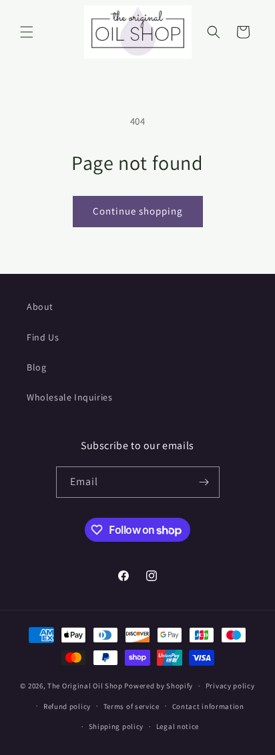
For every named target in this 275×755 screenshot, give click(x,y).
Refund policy (67, 706)
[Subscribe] (204, 482)
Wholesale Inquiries (69, 397)
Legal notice (177, 726)
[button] (26, 32)
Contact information (208, 706)
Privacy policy (230, 685)
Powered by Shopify (158, 685)
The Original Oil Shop (85, 685)
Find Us (43, 337)
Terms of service (131, 706)
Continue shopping (138, 211)
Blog (36, 367)
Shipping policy (116, 726)
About (40, 307)
